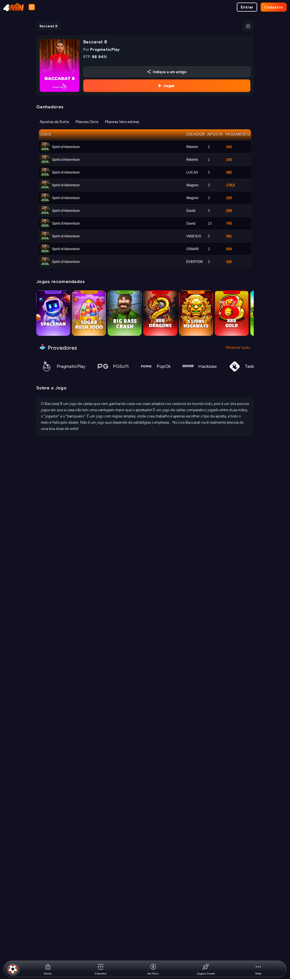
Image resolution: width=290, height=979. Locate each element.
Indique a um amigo (170, 72)
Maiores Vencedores (122, 121)
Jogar (169, 85)
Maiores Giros (87, 121)
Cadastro (273, 7)
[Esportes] (13, 969)
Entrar (247, 7)
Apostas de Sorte (54, 121)
